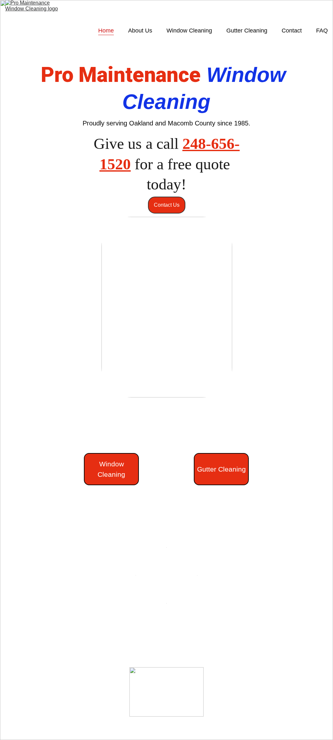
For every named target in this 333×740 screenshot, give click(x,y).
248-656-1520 (50, 716)
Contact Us (167, 205)
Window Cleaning (189, 30)
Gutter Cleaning (246, 30)
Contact (292, 30)
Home (106, 30)
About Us (140, 30)
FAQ (322, 30)
